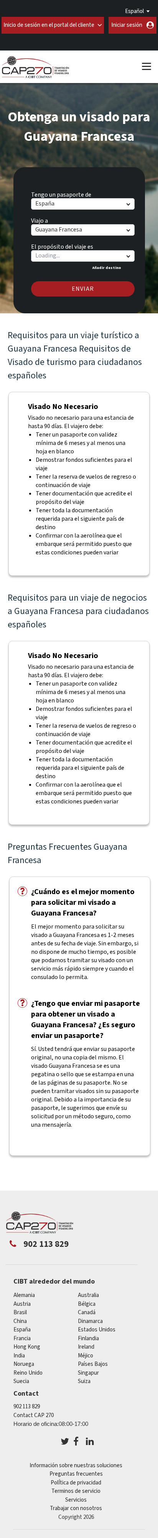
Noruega (23, 1364)
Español (134, 11)
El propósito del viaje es (62, 246)
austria (22, 1304)
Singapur (88, 1373)
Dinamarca (90, 1321)
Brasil (20, 1312)
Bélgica (86, 1304)
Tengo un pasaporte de (61, 194)
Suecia (21, 1381)
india (19, 1356)
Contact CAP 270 (33, 1415)
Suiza (84, 1381)
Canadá (86, 1312)
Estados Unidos (96, 1330)
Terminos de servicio (75, 1491)
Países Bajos (93, 1364)
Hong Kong (26, 1347)
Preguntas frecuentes (76, 1474)
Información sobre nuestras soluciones (76, 1465)
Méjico (85, 1356)
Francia (22, 1338)
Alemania (24, 1295)
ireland (86, 1347)
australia (88, 1295)
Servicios (76, 1500)
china (20, 1321)
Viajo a (39, 220)
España (22, 1330)
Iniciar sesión (126, 25)
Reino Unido (28, 1373)
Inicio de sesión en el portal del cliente (48, 25)
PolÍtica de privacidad (76, 1483)
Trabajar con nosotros (76, 1508)
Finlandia (88, 1338)
